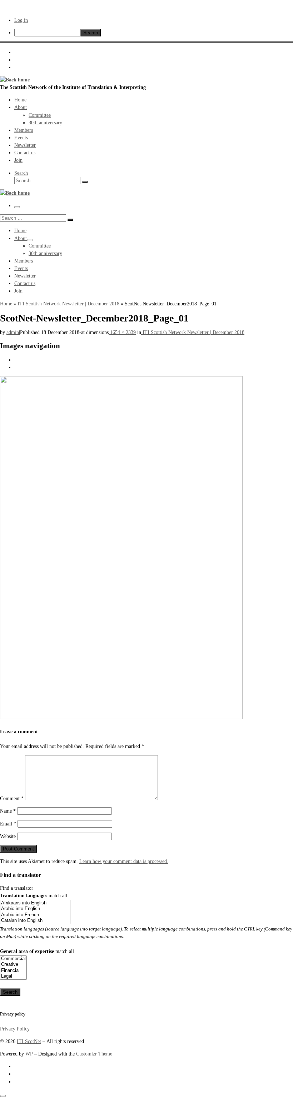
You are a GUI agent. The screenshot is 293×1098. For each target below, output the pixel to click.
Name (8, 811)
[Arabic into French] (35, 915)
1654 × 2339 (122, 332)
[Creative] (13, 965)
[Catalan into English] (35, 921)
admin (12, 332)
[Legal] (13, 976)
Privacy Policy (15, 1029)
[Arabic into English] (35, 909)
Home (6, 303)
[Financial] (13, 971)
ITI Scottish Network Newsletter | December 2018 (68, 303)
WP (29, 1054)
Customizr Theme (94, 1054)
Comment (12, 798)
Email (8, 824)
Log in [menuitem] (21, 20)
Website (8, 836)
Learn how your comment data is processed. (123, 861)
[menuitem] (153, 32)
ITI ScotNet (29, 1041)
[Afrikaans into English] (35, 903)
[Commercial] (13, 959)
